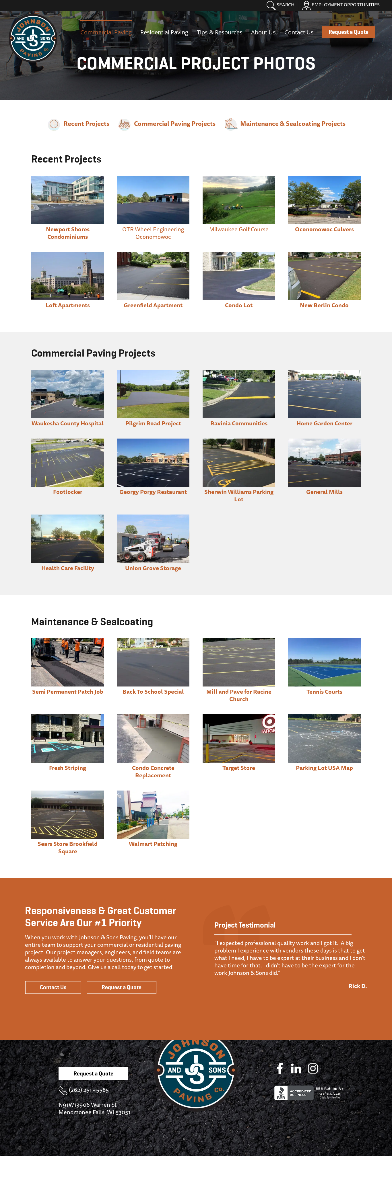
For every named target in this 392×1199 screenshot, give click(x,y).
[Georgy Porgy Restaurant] (153, 441)
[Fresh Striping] (67, 717)
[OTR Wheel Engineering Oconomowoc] (153, 178)
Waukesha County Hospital (68, 423)
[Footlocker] (67, 441)
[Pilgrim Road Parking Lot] (153, 372)
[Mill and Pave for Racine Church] (239, 641)
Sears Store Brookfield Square (68, 847)
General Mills (324, 491)
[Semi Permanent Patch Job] (67, 641)
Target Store (238, 767)
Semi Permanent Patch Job (67, 691)
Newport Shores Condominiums (68, 233)
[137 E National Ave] (67, 255)
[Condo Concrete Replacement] (153, 717)
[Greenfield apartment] (153, 255)
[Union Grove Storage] (153, 517)
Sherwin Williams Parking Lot (238, 495)
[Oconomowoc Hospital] (67, 372)
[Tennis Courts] (324, 641)
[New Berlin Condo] (324, 255)
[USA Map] (324, 717)
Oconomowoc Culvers (324, 229)
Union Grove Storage (153, 568)
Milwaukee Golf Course (239, 229)
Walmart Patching (153, 843)
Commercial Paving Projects (175, 123)
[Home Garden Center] (324, 372)
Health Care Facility (67, 568)
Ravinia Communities (238, 423)
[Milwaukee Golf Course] (239, 178)
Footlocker (67, 491)
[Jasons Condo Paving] (239, 255)
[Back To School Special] (153, 641)
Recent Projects (86, 123)
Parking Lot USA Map (324, 767)
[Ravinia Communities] (239, 372)
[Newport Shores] (67, 178)
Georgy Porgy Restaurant (153, 491)
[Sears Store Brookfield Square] (67, 793)
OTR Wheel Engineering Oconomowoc (153, 233)
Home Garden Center (324, 423)
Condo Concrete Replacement (153, 771)
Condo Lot (239, 305)
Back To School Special (153, 691)
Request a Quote (121, 987)
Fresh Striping (67, 767)
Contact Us (53, 987)
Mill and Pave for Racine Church (238, 695)
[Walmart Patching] (153, 793)
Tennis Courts (324, 691)
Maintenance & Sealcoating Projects (293, 123)
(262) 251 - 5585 (89, 1089)
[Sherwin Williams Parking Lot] (239, 441)
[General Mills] (324, 441)
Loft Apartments (68, 305)
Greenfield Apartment (153, 305)
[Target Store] (239, 717)
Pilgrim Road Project (153, 423)
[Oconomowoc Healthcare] (67, 517)
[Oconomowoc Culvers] (324, 178)
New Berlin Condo (324, 305)
